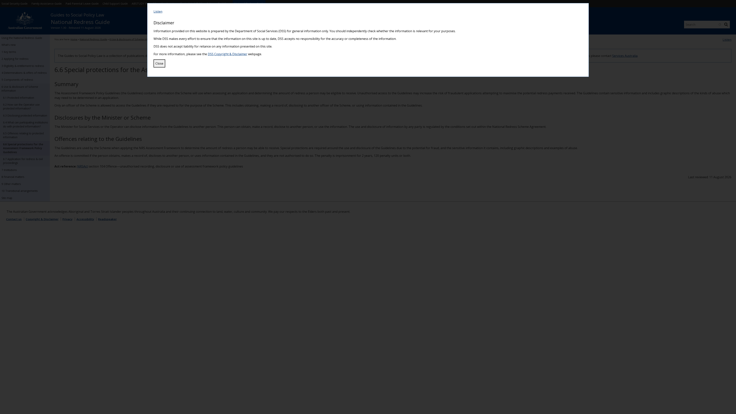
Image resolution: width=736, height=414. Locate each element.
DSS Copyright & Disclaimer (227, 54)
